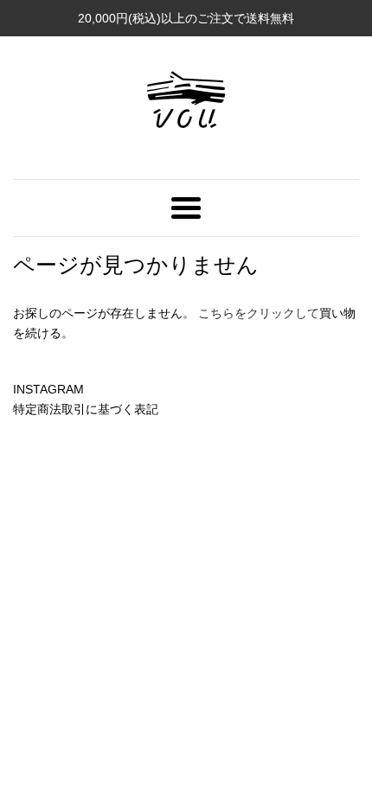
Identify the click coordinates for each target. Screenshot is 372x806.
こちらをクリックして (258, 313)
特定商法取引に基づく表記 (85, 409)
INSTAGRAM (48, 389)
